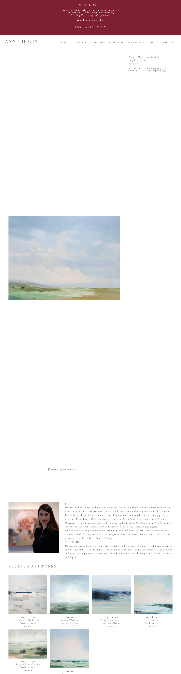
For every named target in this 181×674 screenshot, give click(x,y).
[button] (66, 43)
